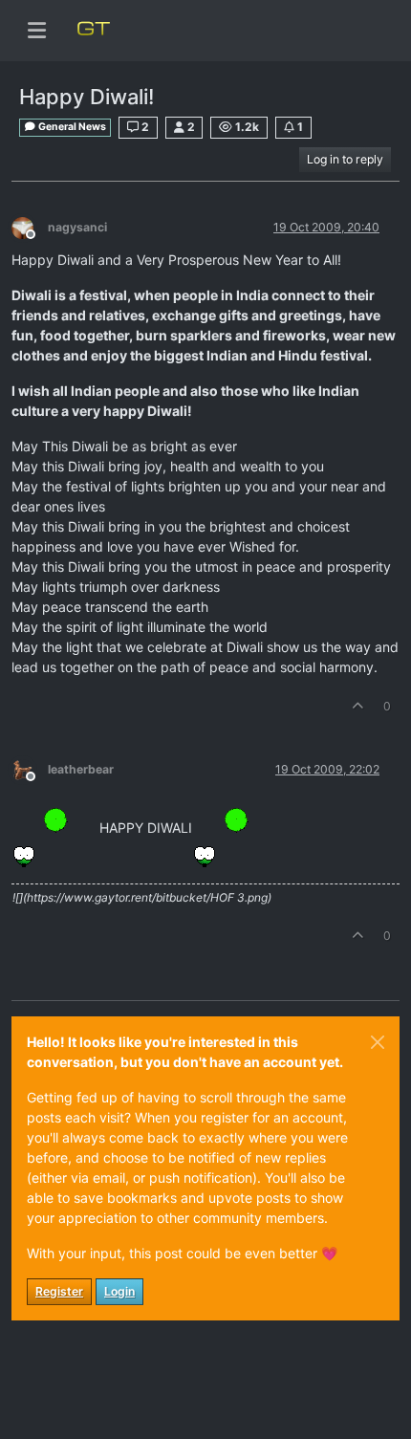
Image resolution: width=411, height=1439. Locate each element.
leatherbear (81, 769)
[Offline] (29, 226)
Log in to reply (345, 159)
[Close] (378, 1042)
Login (119, 1291)
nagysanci (77, 227)
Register (59, 1291)
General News (71, 126)
